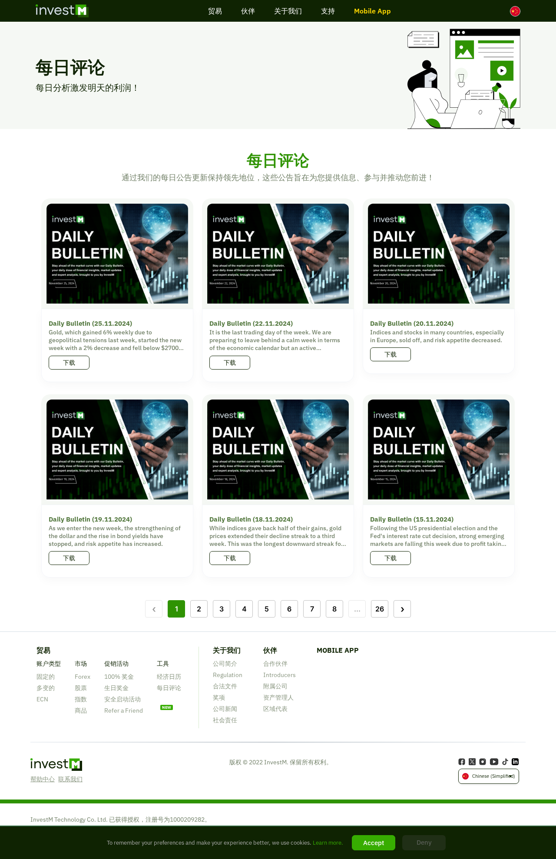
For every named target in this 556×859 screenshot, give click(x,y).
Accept (373, 843)
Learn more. (327, 842)
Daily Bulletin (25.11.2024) (90, 323)
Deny (424, 842)
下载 (69, 363)
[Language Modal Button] (515, 11)
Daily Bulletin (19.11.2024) (90, 519)
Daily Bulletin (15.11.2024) (411, 519)
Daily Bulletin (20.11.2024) (411, 323)
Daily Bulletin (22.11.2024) (251, 323)
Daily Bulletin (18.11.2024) (251, 519)
